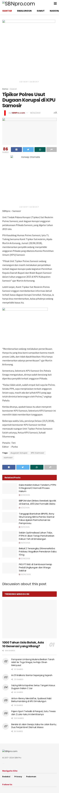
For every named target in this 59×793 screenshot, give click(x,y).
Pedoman (31, 776)
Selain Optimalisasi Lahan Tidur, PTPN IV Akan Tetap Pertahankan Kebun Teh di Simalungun (36, 535)
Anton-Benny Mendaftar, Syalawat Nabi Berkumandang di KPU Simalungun (31, 700)
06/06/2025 (25, 574)
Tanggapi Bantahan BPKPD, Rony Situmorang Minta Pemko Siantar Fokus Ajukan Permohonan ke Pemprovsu (36, 518)
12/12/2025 (24, 508)
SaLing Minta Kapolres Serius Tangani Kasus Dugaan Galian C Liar (33, 687)
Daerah (13, 89)
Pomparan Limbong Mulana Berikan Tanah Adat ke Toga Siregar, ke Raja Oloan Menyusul (32, 662)
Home (5, 89)
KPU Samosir (37, 453)
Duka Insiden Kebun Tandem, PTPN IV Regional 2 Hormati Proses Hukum (37, 488)
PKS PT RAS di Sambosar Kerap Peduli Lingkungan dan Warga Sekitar (35, 567)
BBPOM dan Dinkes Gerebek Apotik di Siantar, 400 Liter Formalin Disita (37, 502)
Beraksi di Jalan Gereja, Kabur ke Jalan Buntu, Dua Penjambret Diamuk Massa (33, 726)
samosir (8, 457)
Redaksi (6, 776)
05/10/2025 (25, 543)
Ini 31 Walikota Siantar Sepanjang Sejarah (31, 675)
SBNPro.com (18, 112)
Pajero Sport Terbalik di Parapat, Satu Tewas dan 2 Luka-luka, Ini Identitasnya (33, 713)
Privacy (18, 776)
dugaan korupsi (19, 453)
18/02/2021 (35, 112)
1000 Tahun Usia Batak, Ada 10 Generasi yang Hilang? (23, 644)
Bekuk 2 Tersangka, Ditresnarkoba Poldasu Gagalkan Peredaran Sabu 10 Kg (38, 551)
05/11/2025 (24, 527)
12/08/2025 (25, 558)
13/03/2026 (25, 495)
